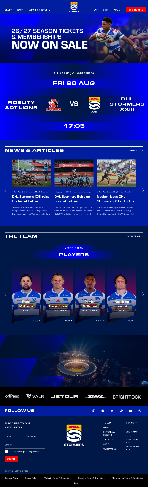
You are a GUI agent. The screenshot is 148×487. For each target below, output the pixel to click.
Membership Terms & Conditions (127, 478)
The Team (108, 439)
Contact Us (109, 449)
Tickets (7, 10)
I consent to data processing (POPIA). (24, 451)
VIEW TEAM (133, 236)
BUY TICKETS (136, 10)
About (118, 10)
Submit (11, 459)
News (19, 10)
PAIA (76, 483)
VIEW (35, 321)
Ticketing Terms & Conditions (91, 478)
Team (95, 10)
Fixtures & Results (38, 10)
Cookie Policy (31, 478)
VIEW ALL (135, 150)
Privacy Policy (11, 478)
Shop (106, 10)
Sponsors (131, 422)
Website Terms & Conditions (57, 478)
